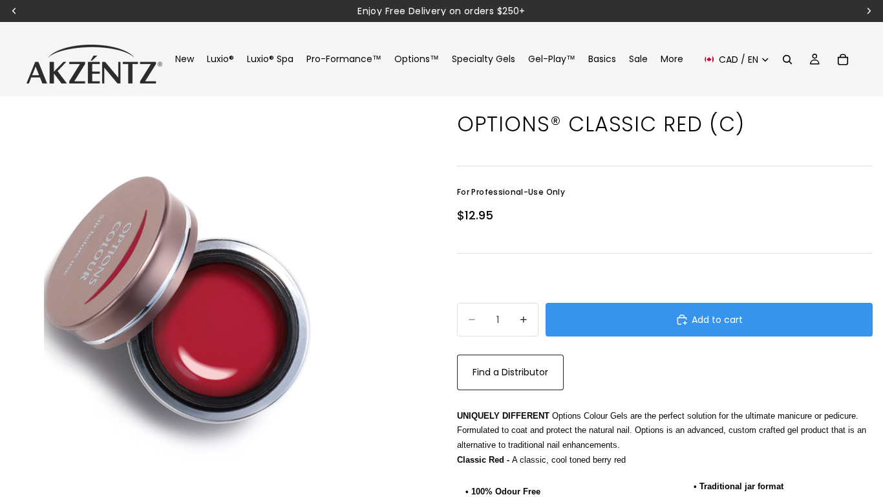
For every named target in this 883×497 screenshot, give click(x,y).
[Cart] (843, 59)
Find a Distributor (510, 372)
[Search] (787, 59)
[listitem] (672, 59)
